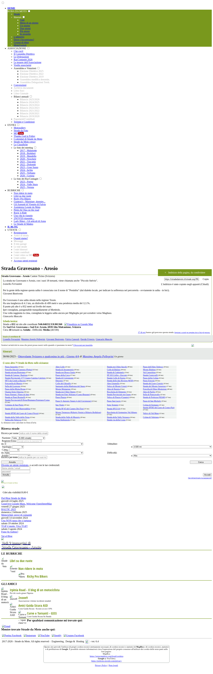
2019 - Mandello (28, 156)
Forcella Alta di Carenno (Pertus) (18, 370)
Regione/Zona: (9, 441)
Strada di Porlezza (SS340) (154, 397)
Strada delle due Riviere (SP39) (120, 381)
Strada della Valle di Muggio (68, 417)
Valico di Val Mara (151, 413)
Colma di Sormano (151, 405)
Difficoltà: (111, 452)
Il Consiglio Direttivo (24, 54)
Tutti (22, 20)
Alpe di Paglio (149, 392)
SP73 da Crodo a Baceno (15, 381)
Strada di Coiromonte (65, 378)
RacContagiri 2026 (23, 59)
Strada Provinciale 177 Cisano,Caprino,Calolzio (25, 378)
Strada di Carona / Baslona (16, 375)
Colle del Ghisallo (63, 383)
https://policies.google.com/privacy (106, 661)
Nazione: (6, 438)
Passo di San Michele (152, 401)
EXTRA (12, 125)
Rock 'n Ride (20, 212)
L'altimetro (19, 36)
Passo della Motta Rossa (15, 389)
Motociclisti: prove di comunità (16, 515)
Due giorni (25, 28)
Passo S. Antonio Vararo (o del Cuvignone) (73, 401)
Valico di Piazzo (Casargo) (118, 397)
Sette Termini (112, 405)
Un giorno (25, 25)
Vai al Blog (6, 536)
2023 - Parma (26, 181)
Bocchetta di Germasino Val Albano (122, 412)
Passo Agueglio (11, 367)
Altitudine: (112, 443)
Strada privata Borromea (15, 372)
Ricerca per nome (10, 433)
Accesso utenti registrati (25, 260)
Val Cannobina (149, 372)
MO (18, 133)
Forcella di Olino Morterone (155, 389)
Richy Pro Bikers (22, 198)
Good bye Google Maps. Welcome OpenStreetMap (26, 503)
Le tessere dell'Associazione (27, 62)
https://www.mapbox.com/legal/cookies (106, 656)
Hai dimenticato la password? (200, 478)
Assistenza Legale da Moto (27, 207)
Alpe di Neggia (113, 389)
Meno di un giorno (29, 22)
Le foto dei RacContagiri (26, 178)
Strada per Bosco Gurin (65, 372)
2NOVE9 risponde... (24, 218)
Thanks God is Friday (24, 136)
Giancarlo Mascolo (104, 339)
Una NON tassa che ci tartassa (16, 520)
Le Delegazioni (21, 56)
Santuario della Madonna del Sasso (70, 386)
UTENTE (12, 230)
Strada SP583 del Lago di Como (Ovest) (22, 413)
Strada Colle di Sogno (116, 378)
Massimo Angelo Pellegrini (33, 339)
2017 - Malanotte (28, 150)
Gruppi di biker (21, 42)
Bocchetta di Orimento (116, 392)
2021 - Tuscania (28, 161)
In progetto (25, 34)
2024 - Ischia (26, 170)
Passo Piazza (61, 397)
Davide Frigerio (87, 339)
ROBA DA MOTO (17, 11)
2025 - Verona (27, 187)
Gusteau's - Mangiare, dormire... (29, 201)
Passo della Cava (63, 375)
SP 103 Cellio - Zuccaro (117, 375)
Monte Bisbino (149, 370)
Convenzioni (20, 85)
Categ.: (5, 449)
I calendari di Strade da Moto (28, 139)
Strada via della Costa (116, 420)
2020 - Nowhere (28, 159)
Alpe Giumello (113, 383)
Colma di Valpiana (151, 417)
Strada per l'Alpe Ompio (66, 392)
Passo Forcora (149, 381)
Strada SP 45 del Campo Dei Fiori (70, 409)
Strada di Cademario (115, 372)
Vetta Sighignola (63, 420)
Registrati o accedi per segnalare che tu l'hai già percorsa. (192, 332)
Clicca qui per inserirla (82, 345)
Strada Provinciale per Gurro (119, 394)
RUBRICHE (14, 190)
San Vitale (60, 405)
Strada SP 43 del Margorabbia (17, 409)
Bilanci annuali (21, 96)
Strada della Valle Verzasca (118, 417)
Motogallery (20, 127)
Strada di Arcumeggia (65, 370)
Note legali (113, 665)
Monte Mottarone (63, 389)
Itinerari (18, 17)
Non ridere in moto (23, 193)
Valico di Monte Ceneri (117, 386)
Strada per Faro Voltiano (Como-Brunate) (73, 394)
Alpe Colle (60, 367)
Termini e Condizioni (24, 122)
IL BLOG (12, 226)
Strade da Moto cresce (25, 141)
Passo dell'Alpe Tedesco (153, 367)
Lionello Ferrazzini (11, 339)
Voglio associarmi (22, 65)
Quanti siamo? (21, 238)
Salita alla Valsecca (13, 420)
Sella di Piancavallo (151, 394)
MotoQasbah (20, 45)
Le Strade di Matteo (23, 224)
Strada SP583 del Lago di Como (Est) (158, 408)
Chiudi (204, 284)
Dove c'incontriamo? (24, 39)
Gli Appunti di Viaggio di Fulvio (30, 204)
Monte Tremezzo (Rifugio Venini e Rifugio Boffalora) (78, 412)
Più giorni (25, 31)
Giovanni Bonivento (55, 339)
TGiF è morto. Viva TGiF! (14, 526)
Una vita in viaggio (23, 215)
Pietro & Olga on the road (26, 210)
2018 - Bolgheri (28, 153)
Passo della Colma (150, 378)
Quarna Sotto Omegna (14, 392)
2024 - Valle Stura (29, 184)
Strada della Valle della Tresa (17, 417)
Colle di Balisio (113, 370)
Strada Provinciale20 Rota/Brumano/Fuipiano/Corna (27, 400)
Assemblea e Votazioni (25, 68)
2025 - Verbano (27, 173)
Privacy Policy (101, 665)
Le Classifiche (21, 144)
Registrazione (20, 232)
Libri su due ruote (22, 196)
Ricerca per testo (9, 457)
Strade (17, 14)
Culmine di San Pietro (14, 405)
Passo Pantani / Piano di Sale (17, 394)
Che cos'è (18, 51)
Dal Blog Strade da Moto (13, 498)
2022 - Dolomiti (28, 164)
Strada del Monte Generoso (154, 386)
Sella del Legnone (12, 386)
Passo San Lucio (114, 401)
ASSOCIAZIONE (17, 48)
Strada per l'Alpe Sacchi (117, 367)
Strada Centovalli (150, 375)
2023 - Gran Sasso (29, 167)
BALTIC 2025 (8, 509)
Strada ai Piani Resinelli (15, 397)
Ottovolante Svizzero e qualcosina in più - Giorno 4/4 (48, 356)
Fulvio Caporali (72, 339)
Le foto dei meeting (24, 147)
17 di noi (142, 332)
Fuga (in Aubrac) (9, 531)
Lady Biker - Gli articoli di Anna (30, 221)
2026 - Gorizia (27, 175)
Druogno (59, 381)
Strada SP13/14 (113, 409)
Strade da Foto (21, 130)
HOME (11, 8)
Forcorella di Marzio (13, 383)
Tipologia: (6, 446)
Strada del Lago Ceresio (153, 383)
